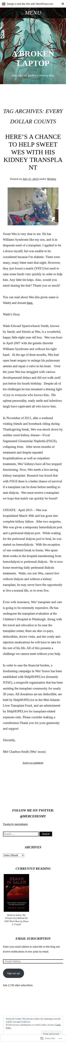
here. (30, 303)
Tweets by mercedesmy (15, 824)
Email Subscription (33, 938)
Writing (51, 179)
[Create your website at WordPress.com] (33, 4)
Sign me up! (13, 973)
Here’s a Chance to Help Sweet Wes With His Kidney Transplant (33, 152)
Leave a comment (33, 762)
